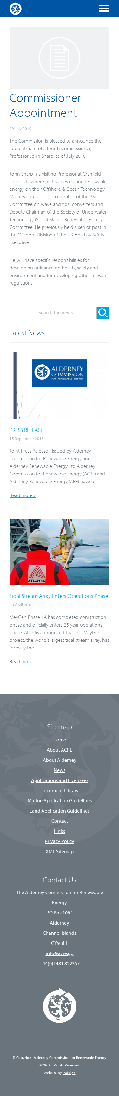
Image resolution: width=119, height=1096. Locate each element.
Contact (59, 821)
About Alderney (59, 760)
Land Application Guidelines (59, 811)
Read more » (23, 495)
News (59, 770)
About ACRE (59, 750)
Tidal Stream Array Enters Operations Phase (59, 597)
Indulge (69, 1073)
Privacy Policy (59, 841)
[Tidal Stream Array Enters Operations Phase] (59, 583)
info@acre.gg (60, 953)
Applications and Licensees (59, 780)
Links (59, 831)
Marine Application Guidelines (60, 801)
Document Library (59, 791)
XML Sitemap (60, 851)
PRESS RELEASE (26, 431)
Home (59, 740)
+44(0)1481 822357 (59, 963)
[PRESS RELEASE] (59, 417)
